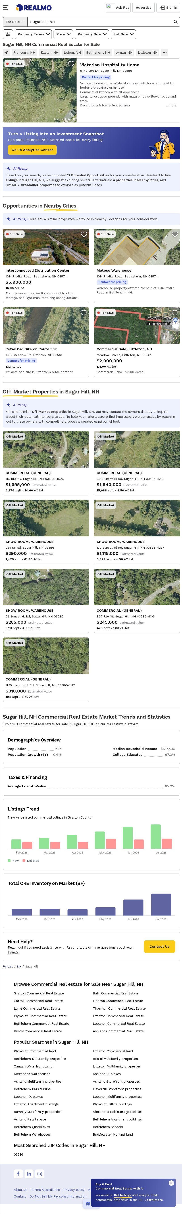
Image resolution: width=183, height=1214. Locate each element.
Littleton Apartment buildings (36, 1104)
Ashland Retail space (30, 1119)
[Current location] (6, 52)
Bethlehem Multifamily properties (40, 1059)
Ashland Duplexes (107, 1074)
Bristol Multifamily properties (115, 1059)
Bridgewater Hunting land (113, 1135)
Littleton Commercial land (113, 1051)
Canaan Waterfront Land (33, 1066)
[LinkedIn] (29, 1173)
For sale (8, 966)
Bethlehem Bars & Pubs (32, 1089)
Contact (20, 1196)
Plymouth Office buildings (112, 1104)
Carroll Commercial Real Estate (38, 1001)
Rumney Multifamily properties (37, 1112)
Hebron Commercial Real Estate (118, 1001)
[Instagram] (39, 1173)
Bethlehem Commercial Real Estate (41, 1024)
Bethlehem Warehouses (32, 1135)
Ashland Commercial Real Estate (118, 1031)
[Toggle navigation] (7, 7)
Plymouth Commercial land (35, 1051)
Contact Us (160, 946)
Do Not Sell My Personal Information (57, 1196)
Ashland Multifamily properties (38, 1082)
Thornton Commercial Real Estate (119, 1008)
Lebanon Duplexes (28, 1097)
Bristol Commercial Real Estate (38, 1031)
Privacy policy (74, 1190)
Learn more (153, 1200)
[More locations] (164, 52)
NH (19, 966)
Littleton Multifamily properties (117, 1066)
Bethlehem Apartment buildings (117, 1119)
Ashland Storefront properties (116, 1082)
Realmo (33, 7)
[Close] (171, 1183)
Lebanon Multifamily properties (117, 1097)
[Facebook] (18, 1173)
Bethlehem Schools (108, 1127)
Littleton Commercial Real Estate (118, 1016)
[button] (103, 22)
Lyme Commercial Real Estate (37, 1008)
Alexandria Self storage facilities (118, 1112)
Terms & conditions (45, 1190)
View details (91, 90)
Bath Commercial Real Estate (115, 993)
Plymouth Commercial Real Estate (40, 1016)
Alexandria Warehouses (32, 1074)
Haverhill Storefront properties (117, 1089)
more (173, 105)
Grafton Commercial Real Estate (39, 993)
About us (20, 1190)
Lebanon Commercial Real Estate (119, 1024)
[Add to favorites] (71, 63)
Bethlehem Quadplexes (32, 1127)
